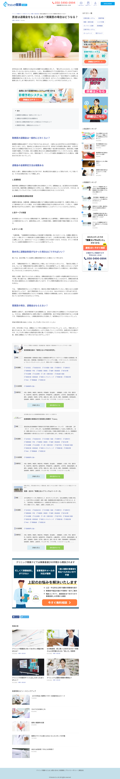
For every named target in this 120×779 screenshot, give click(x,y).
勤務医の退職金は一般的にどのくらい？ (29, 115)
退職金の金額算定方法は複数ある (27, 118)
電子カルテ (99, 33)
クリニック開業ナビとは (43, 770)
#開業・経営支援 (15, 20)
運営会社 (81, 770)
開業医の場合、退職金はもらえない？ (28, 125)
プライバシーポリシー (71, 770)
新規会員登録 (108, 4)
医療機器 (100, 26)
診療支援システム (89, 18)
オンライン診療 (88, 26)
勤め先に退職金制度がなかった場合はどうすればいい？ (34, 122)
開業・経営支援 (35, 14)
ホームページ (88, 33)
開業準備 (101, 18)
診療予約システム (89, 29)
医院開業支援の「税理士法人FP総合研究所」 (40, 350)
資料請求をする (55, 405)
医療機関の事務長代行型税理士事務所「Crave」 (41, 419)
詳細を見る (36, 405)
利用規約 (61, 770)
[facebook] (16, 616)
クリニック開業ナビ (17, 14)
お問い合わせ (54, 770)
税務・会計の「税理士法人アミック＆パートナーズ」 (43, 491)
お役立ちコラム (26, 14)
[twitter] (24, 616)
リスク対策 (100, 22)
